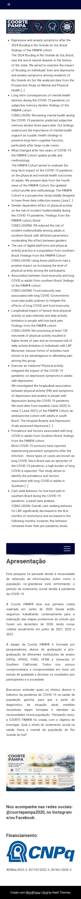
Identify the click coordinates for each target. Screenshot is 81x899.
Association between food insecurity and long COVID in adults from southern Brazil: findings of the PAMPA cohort (42, 280)
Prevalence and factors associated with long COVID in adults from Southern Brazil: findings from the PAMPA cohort (42, 436)
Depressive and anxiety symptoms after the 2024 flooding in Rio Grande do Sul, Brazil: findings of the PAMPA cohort (41, 45)
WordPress (33, 892)
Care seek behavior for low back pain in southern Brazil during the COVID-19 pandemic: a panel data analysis (38, 496)
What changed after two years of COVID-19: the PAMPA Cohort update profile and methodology (41, 155)
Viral (45, 892)
